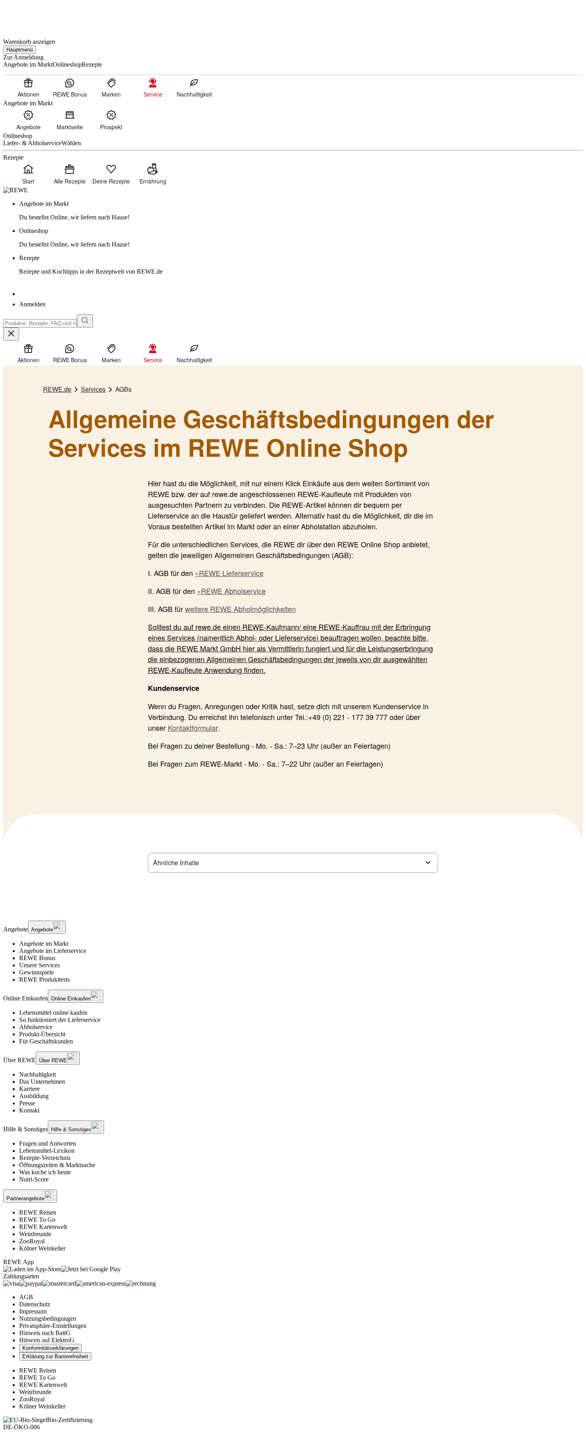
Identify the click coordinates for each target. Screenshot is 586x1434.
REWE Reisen (37, 1212)
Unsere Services (39, 965)
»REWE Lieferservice (229, 573)
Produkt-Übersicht (42, 1034)
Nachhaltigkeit (37, 1074)
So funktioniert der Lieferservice (59, 1019)
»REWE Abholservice (231, 591)
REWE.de (57, 389)
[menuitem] (28, 87)
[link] (301, 210)
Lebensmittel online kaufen (53, 1012)
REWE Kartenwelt (43, 1226)
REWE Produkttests (44, 979)
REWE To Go (37, 1219)
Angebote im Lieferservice (52, 950)
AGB (26, 1297)
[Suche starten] (85, 320)
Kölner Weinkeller (42, 1248)
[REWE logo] (15, 190)
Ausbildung (34, 1096)
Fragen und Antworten (47, 1143)
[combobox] (40, 323)
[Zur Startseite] (30, 15)
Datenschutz (34, 1304)
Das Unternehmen (42, 1081)
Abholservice (36, 1027)
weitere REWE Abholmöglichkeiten (240, 609)
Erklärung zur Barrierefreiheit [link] (55, 1356)
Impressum (33, 1311)
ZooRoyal (32, 1241)
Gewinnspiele (36, 972)
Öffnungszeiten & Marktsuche (57, 1165)
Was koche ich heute (45, 1172)
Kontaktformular (193, 727)
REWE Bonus (37, 958)
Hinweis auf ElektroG (47, 1340)
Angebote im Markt (44, 943)
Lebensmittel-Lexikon (47, 1150)
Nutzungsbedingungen (47, 1318)
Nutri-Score (34, 1179)
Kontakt (29, 1110)
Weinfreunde (35, 1234)
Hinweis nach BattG (45, 1332)
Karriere (29, 1088)
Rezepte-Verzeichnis (45, 1157)
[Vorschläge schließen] (11, 334)
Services (93, 389)
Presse (27, 1103)
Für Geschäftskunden (46, 1041)
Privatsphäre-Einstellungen (53, 1325)
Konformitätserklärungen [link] (50, 1348)
